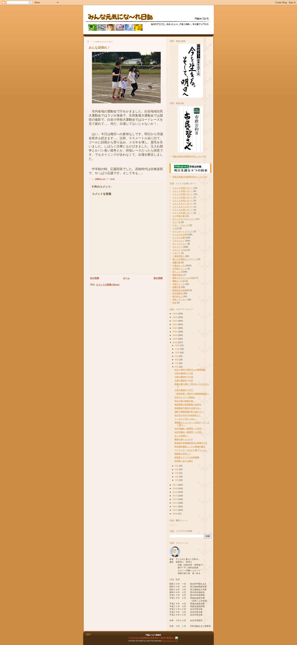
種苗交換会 (177, 275)
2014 (175, 496)
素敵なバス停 (178, 281)
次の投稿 (94, 278)
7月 (177, 363)
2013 (175, 499)
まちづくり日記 (179, 250)
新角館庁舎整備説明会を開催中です (190, 443)
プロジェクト (178, 241)
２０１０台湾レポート (182, 188)
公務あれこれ (100, 179)
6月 (177, 367)
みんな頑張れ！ (99, 47)
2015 (175, 492)
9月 (177, 356)
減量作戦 (176, 262)
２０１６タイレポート (182, 203)
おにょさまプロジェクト (183, 219)
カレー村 (176, 222)
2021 (175, 331)
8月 (177, 359)
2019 (175, 339)
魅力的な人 (177, 296)
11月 (177, 349)
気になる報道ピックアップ (184, 259)
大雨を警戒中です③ (183, 377)
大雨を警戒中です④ (183, 373)
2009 (175, 514)
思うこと (176, 272)
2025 (175, 317)
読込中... (173, 525)
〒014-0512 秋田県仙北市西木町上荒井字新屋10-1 (151, 638)
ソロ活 (175, 228)
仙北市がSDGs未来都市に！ (187, 415)
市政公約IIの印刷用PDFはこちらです (189, 156)
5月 (177, 466)
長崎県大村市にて (182, 454)
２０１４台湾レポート (182, 197)
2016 (175, 488)
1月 (177, 480)
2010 (175, 510)
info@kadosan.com (170, 641)
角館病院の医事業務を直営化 (187, 404)
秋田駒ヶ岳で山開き (183, 461)
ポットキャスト (179, 244)
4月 (177, 469)
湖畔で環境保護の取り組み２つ (188, 412)
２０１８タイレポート (182, 207)
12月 (177, 345)
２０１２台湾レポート (182, 194)
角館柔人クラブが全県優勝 (186, 457)
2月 (177, 476)
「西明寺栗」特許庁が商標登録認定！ (192, 394)
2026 (175, 313)
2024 (175, 321)
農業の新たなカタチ (183, 439)
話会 (174, 302)
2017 (175, 485)
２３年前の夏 (178, 216)
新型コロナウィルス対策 (183, 278)
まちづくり (177, 247)
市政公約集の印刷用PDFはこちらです (189, 177)
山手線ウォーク (179, 269)
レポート (176, 253)
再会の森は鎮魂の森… (184, 401)
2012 (175, 503)
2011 (175, 506)
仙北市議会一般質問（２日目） (188, 428)
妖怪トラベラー (179, 299)
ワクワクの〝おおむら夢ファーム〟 (190, 450)
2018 (175, 342)
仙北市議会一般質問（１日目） (188, 432)
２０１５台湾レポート (182, 200)
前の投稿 (158, 278)
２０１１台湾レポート (182, 191)
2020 (175, 335)
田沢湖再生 (177, 293)
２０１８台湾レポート (182, 210)
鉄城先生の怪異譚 (180, 290)
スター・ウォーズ (180, 225)
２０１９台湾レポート (182, 213)
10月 (177, 352)
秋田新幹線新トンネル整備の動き (189, 446)
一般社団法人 (178, 256)
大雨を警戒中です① (183, 390)
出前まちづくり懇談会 (184, 397)
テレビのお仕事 (179, 234)
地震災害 (176, 287)
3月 (177, 473)
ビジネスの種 (178, 237)
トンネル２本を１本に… (185, 419)
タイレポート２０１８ (182, 231)
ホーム (126, 278)
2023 (175, 324)
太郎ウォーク (178, 284)
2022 (175, 328)
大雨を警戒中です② (183, 380)
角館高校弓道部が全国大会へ (187, 408)
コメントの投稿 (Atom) (107, 284)
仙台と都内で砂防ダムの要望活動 (189, 370)
